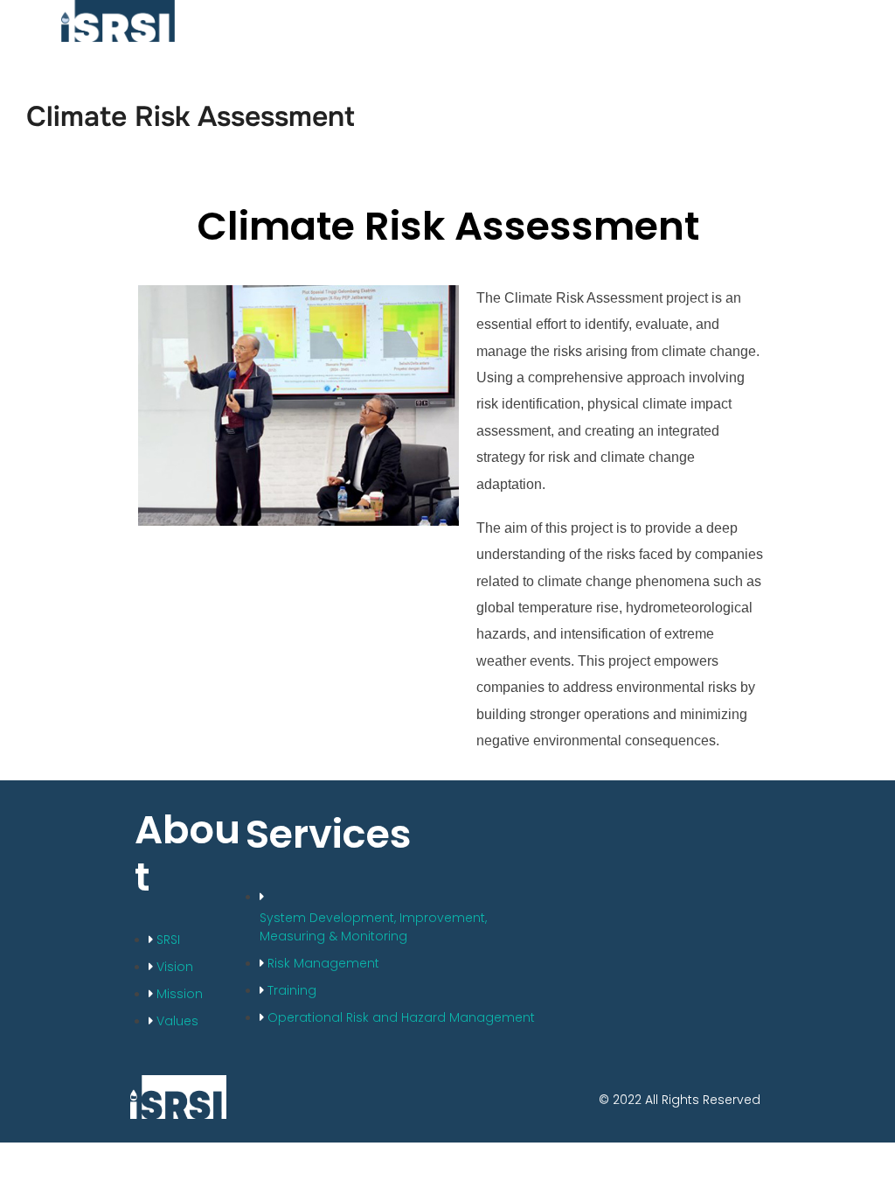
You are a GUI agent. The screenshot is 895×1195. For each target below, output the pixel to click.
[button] (640, 21)
